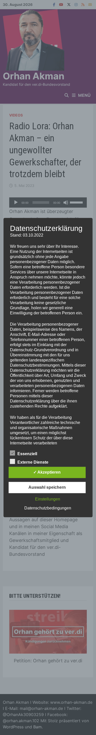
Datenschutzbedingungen (47, 508)
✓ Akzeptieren (47, 472)
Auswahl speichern (47, 487)
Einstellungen (47, 499)
